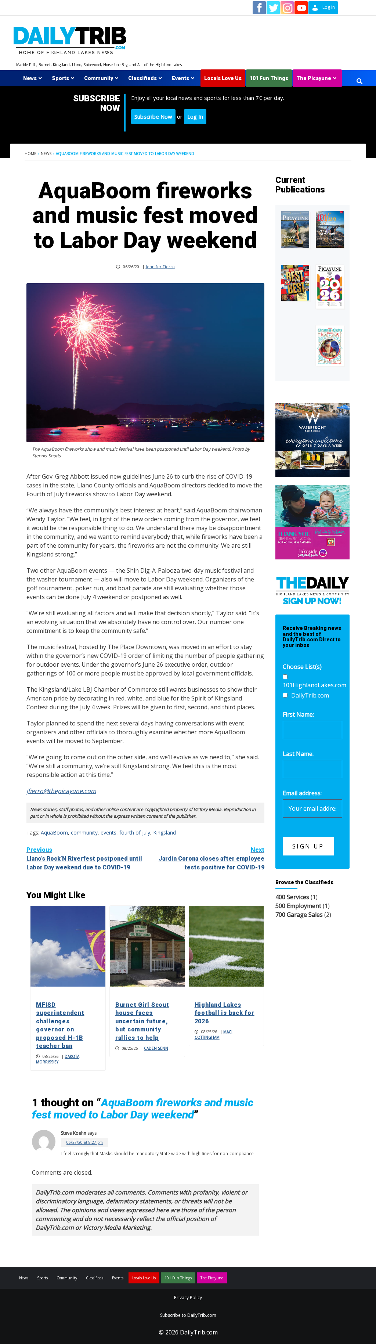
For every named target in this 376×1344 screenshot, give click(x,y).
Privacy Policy (188, 1297)
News (30, 78)
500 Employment (298, 906)
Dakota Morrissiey (57, 1059)
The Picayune (313, 78)
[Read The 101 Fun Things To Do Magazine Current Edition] (329, 229)
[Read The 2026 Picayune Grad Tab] (329, 286)
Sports (60, 78)
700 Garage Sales (299, 915)
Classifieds (142, 78)
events (108, 832)
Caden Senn (156, 1048)
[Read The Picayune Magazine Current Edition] (295, 229)
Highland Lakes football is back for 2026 (224, 1013)
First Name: (298, 714)
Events (180, 78)
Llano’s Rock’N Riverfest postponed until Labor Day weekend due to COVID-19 (84, 858)
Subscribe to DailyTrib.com (188, 1315)
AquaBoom (54, 832)
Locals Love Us (223, 78)
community (84, 832)
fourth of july (134, 832)
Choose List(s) (302, 667)
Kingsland (164, 832)
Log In (195, 116)
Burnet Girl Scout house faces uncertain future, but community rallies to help (142, 1021)
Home (30, 153)
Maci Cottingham (213, 1034)
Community (98, 78)
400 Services (292, 897)
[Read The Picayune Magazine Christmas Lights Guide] (329, 345)
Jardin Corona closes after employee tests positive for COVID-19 (211, 858)
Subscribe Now (153, 116)
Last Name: (298, 754)
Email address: (302, 793)
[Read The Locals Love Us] (295, 282)
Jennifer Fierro (160, 266)
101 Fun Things (269, 78)
